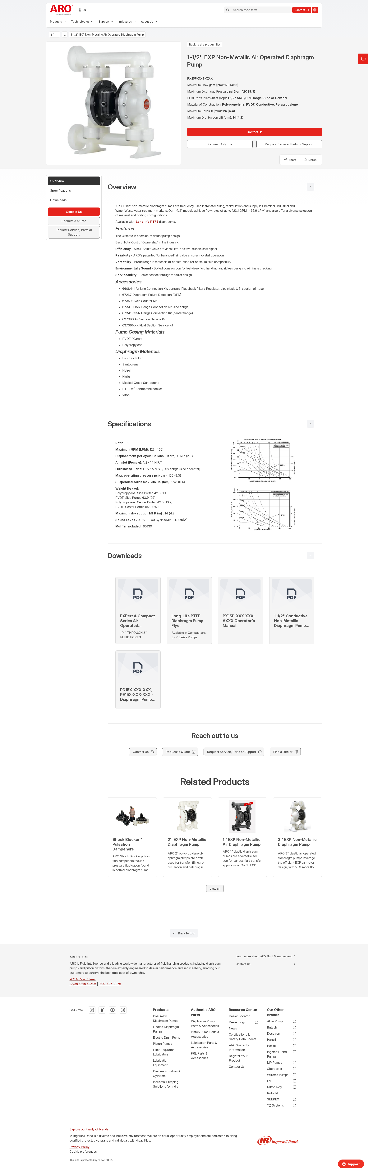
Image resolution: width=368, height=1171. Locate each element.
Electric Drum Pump (166, 1037)
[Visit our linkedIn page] (91, 1010)
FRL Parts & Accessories (199, 1055)
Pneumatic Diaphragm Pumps (165, 1018)
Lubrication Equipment (160, 1063)
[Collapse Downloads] (310, 555)
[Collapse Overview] (310, 187)
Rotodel (272, 1093)
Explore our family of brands (89, 1129)
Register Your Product (238, 1058)
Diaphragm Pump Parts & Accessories (205, 1023)
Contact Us (237, 1066)
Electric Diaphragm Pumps (166, 1029)
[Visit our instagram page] (123, 1010)
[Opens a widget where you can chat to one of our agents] (351, 1164)
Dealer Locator (239, 1016)
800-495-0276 (110, 984)
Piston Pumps (162, 1044)
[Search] (227, 10)
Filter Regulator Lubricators (163, 1052)
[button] (215, 187)
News (233, 1028)
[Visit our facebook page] (102, 1010)
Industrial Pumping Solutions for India (165, 1084)
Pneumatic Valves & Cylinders (166, 1073)
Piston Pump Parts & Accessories (205, 1034)
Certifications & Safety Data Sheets (242, 1037)
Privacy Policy (80, 1147)
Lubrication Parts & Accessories (204, 1045)
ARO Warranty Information (239, 1047)
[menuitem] (58, 22)
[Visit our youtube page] (112, 1010)
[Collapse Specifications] (310, 424)
